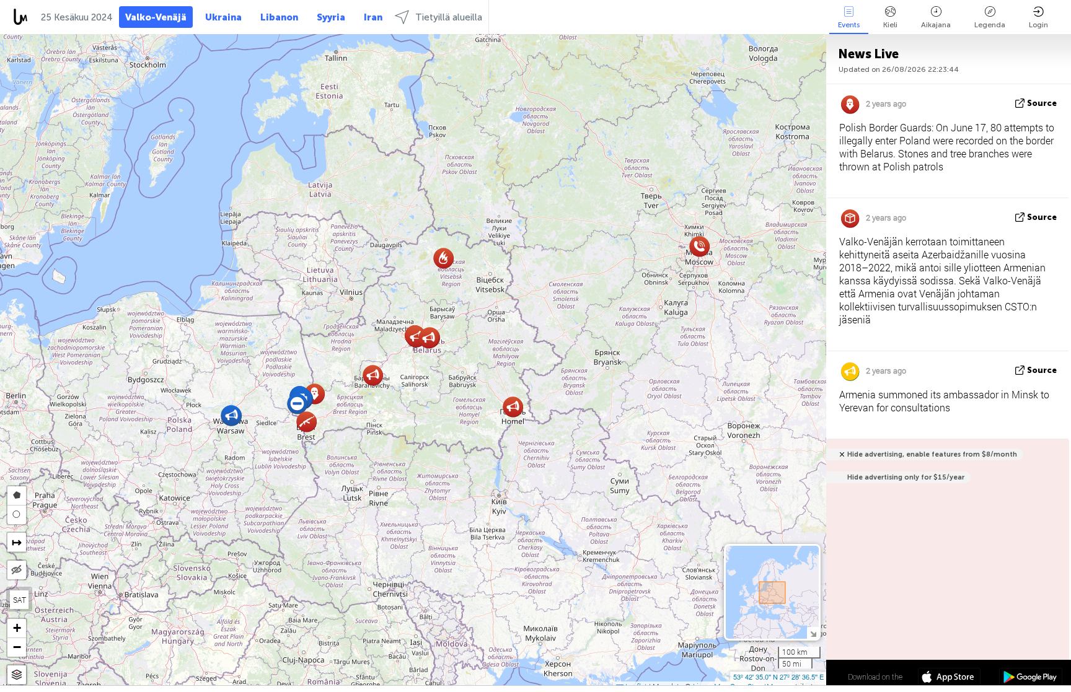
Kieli (890, 24)
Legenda (989, 24)
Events (849, 24)
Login (1038, 24)
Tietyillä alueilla (448, 17)
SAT (19, 600)
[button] (428, 338)
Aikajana (936, 24)
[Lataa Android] (1030, 678)
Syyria (331, 17)
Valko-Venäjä (156, 17)
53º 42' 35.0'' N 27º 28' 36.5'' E (778, 676)
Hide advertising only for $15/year (905, 477)
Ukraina (223, 17)
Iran (373, 17)
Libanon (279, 17)
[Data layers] (16, 675)
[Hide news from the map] (16, 570)
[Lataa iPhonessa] (949, 678)
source (1042, 103)
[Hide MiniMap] (813, 633)
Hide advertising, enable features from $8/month (932, 454)
